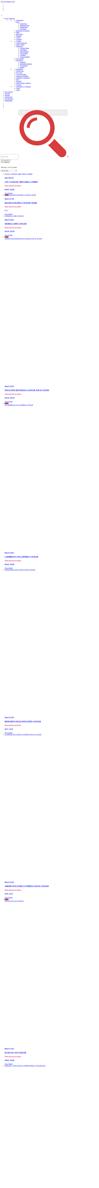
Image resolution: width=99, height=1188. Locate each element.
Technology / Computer (23, 86)
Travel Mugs (24, 53)
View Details (9, 193)
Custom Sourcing (21, 43)
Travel (18, 88)
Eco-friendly (20, 58)
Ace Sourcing (9, 99)
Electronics (19, 60)
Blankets (19, 36)
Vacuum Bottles (25, 57)
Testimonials (8, 100)
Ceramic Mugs (24, 48)
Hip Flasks (23, 50)
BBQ (18, 32)
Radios (22, 67)
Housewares (20, 71)
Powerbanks (24, 65)
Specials (18, 85)
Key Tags (19, 72)
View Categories (10, 18)
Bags (17, 22)
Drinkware (19, 46)
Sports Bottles (24, 51)
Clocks (18, 38)
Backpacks (23, 24)
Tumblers (23, 55)
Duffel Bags (24, 27)
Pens (17, 79)
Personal (18, 81)
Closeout (19, 39)
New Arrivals (9, 92)
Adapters (23, 62)
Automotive (19, 20)
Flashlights (19, 69)
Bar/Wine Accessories (23, 31)
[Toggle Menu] (1, 15)
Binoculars (19, 34)
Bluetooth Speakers (26, 64)
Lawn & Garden (21, 74)
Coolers (18, 41)
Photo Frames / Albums (23, 83)
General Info (8, 97)
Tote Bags (23, 29)
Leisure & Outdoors (22, 76)
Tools (18, 90)
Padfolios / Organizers (23, 78)
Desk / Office (20, 45)
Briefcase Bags (24, 25)
